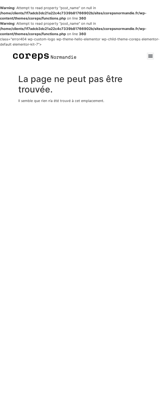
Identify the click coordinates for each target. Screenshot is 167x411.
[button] (150, 56)
